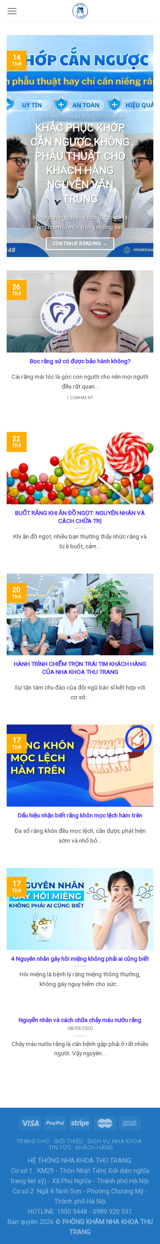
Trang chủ (33, 1141)
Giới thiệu (68, 1141)
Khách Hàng (94, 1148)
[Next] (139, 146)
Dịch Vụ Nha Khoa (115, 1141)
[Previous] (21, 146)
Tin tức (60, 1148)
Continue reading (80, 243)
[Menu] (12, 11)
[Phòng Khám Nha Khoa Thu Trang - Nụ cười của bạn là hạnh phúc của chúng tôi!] (80, 11)
